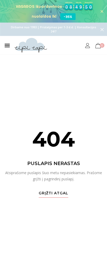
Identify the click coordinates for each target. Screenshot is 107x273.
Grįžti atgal (53, 193)
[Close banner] (101, 11)
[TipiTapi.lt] (31, 45)
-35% (68, 17)
